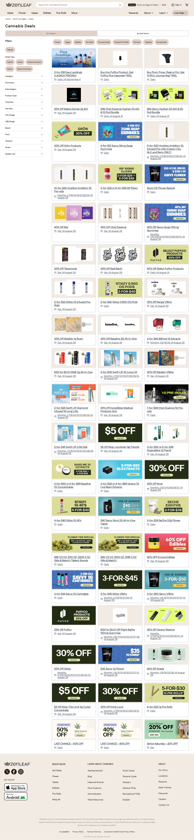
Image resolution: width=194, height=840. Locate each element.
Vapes (34, 13)
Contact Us (163, 804)
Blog (90, 776)
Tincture (136, 42)
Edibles (47, 13)
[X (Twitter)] (7, 772)
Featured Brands (96, 782)
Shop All (56, 799)
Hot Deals (57, 770)
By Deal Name (143, 33)
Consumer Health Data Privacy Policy (119, 831)
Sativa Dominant (24, 69)
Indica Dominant (34, 62)
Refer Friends (164, 787)
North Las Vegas (19, 19)
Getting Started (95, 770)
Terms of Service (94, 831)
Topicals (148, 42)
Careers (162, 799)
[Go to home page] (23, 764)
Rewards (133, 13)
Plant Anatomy (94, 788)
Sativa (9, 69)
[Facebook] (14, 772)
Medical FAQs (129, 788)
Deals (10, 13)
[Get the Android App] (23, 796)
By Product (51, 33)
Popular (10, 49)
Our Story (163, 770)
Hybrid (10, 62)
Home (7, 19)
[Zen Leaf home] (19, 4)
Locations (163, 775)
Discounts (163, 793)
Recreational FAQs (131, 793)
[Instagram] (21, 772)
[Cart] (187, 5)
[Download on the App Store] (23, 787)
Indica (20, 62)
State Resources (95, 799)
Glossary (127, 782)
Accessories (162, 42)
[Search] (120, 5)
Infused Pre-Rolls (121, 42)
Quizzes (126, 799)
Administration (94, 793)
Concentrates (104, 42)
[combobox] (78, 5)
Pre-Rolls (61, 13)
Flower (22, 13)
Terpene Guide (130, 776)
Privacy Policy (78, 831)
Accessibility (64, 831)
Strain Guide (128, 770)
